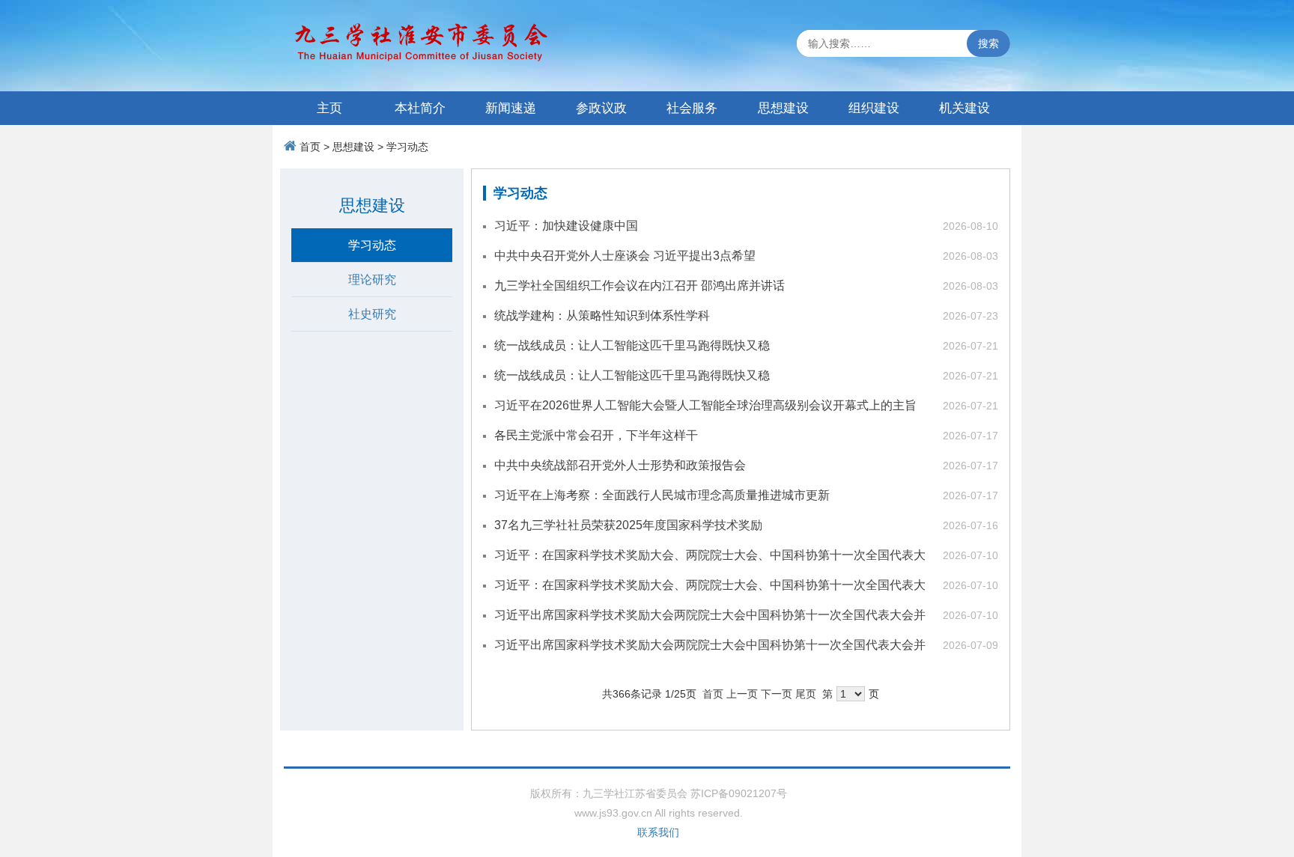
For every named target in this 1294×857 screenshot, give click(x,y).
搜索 (988, 43)
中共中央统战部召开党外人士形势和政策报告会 (620, 465)
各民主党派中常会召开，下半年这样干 (596, 435)
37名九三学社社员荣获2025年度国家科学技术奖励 (628, 525)
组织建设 (873, 108)
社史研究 (372, 314)
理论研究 (372, 279)
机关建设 (964, 108)
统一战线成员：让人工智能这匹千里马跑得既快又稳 (632, 345)
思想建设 (783, 108)
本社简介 (420, 108)
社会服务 (691, 108)
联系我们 (658, 832)
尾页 (805, 694)
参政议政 (601, 108)
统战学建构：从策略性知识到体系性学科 (602, 315)
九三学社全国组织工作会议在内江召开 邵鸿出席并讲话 (639, 285)
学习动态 (407, 147)
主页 (329, 108)
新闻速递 (510, 108)
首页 (310, 147)
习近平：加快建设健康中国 (566, 225)
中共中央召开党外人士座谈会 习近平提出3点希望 (625, 255)
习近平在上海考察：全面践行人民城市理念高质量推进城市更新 (662, 495)
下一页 (776, 694)
